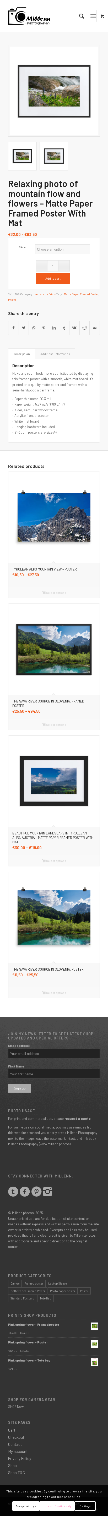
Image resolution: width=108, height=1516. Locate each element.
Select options (56, 592)
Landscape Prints (45, 294)
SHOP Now (16, 1406)
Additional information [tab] (55, 354)
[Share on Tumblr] (64, 328)
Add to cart (53, 278)
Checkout (16, 1437)
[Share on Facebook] (13, 328)
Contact (15, 1444)
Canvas (14, 1283)
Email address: (19, 1045)
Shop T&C (16, 1472)
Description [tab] (22, 354)
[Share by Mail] (95, 328)
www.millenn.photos (55, 1144)
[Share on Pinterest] (44, 328)
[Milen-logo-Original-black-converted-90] (45, 15)
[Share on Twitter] (24, 328)
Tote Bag (45, 1298)
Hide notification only (57, 1506)
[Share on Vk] (74, 328)
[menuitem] (79, 15)
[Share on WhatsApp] (34, 328)
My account (18, 1451)
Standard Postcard (22, 1298)
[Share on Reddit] (85, 328)
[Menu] (93, 16)
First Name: (16, 1066)
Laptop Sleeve (57, 1283)
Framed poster (33, 1283)
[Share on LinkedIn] (54, 328)
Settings (85, 1506)
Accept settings (26, 1506)
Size (22, 247)
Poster (12, 299)
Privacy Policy (19, 1458)
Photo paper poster (62, 1291)
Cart (11, 1430)
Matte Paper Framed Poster (81, 294)
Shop (12, 1465)
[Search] (79, 15)
